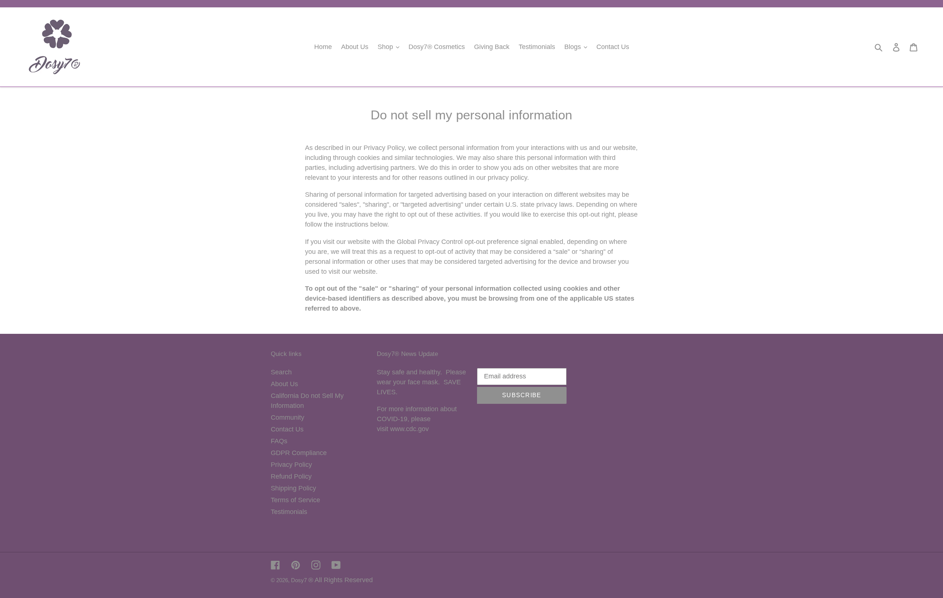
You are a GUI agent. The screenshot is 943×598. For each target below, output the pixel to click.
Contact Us (287, 429)
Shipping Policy (293, 488)
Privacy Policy (291, 464)
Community (287, 417)
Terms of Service (295, 500)
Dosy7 (299, 580)
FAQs (279, 441)
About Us (284, 384)
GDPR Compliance (299, 453)
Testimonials (289, 511)
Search (281, 372)
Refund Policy (291, 476)
